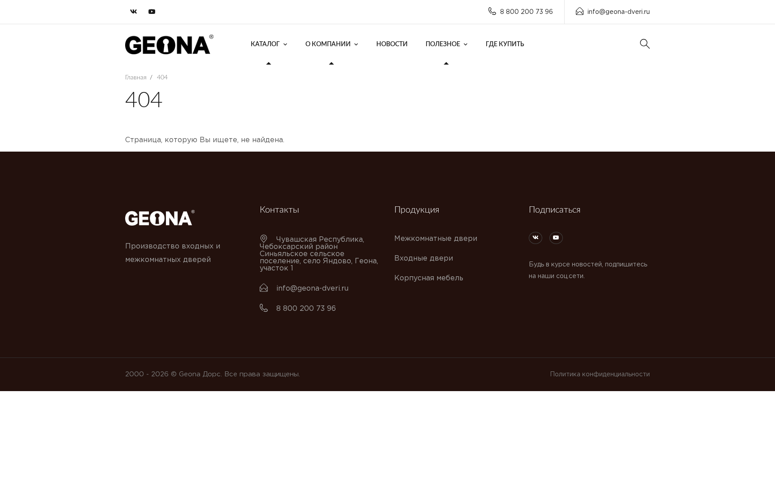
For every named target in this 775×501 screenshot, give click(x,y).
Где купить (505, 44)
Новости (392, 44)
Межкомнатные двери (435, 238)
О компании (328, 44)
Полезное (443, 44)
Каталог (265, 44)
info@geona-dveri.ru (619, 12)
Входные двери (423, 258)
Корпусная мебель (428, 278)
